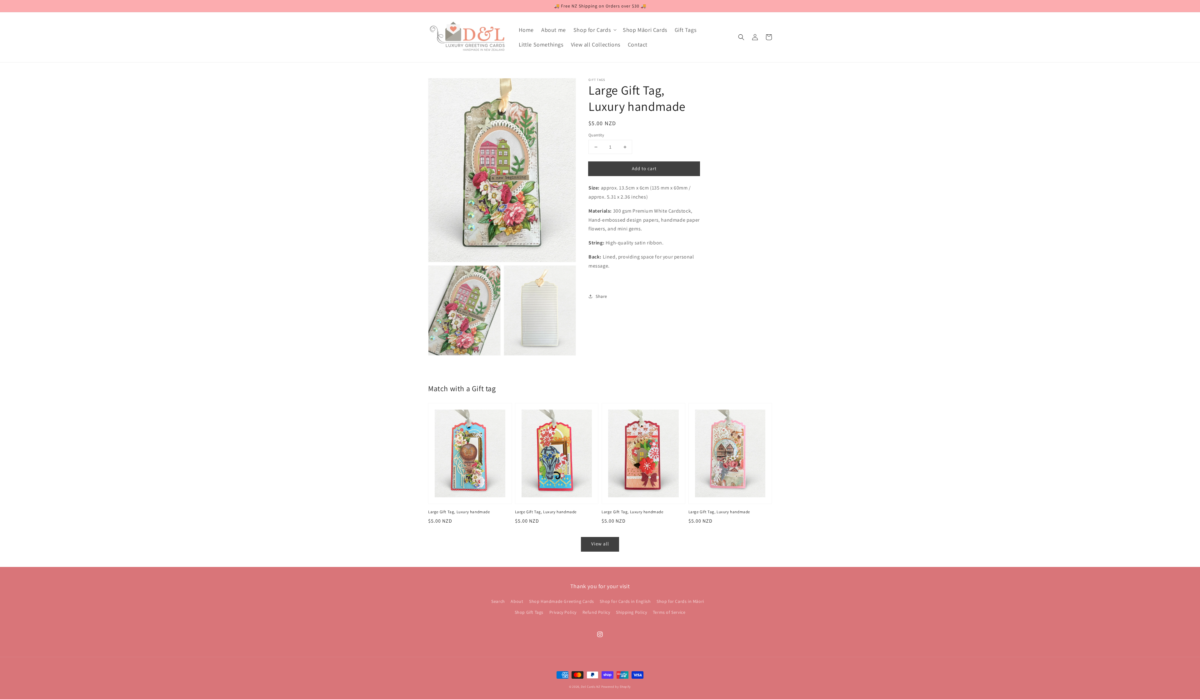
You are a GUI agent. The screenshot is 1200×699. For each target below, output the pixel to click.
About (517, 601)
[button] (741, 37)
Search (498, 601)
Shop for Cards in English (625, 601)
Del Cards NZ (590, 687)
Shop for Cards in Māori (680, 601)
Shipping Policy (631, 612)
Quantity (596, 135)
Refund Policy (596, 612)
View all (600, 544)
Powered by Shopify (616, 687)
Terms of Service (669, 612)
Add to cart (644, 168)
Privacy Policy (563, 612)
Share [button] (601, 296)
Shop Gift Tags (529, 612)
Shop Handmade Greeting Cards (561, 601)
